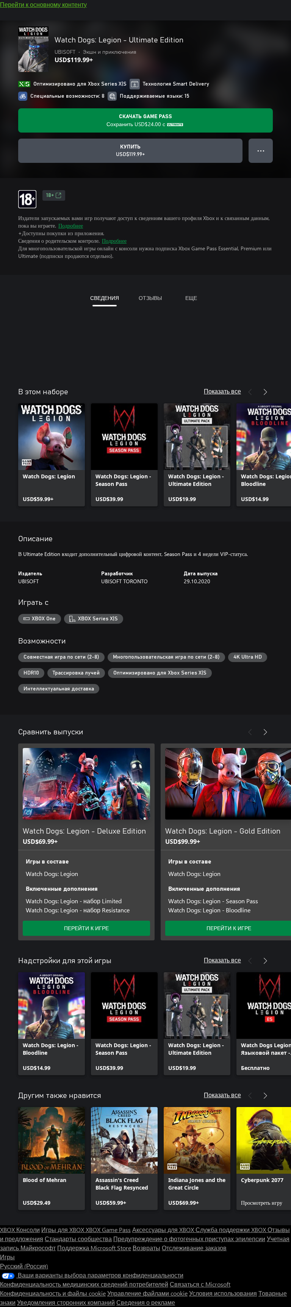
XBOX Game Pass (108, 1230)
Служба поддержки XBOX (232, 1230)
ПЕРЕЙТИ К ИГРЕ (86, 928)
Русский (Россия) (24, 1266)
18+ (50, 195)
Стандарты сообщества (78, 1239)
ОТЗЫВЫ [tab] (150, 297)
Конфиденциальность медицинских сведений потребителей (84, 1284)
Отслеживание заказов (194, 1248)
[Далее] (265, 392)
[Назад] (250, 392)
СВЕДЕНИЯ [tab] (104, 297)
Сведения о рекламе (145, 1302)
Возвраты (146, 1248)
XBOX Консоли (20, 1230)
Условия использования (223, 1293)
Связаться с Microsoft (200, 1284)
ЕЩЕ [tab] (191, 297)
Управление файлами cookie (147, 1293)
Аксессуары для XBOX (164, 1230)
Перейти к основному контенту (43, 4)
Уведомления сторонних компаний (66, 1302)
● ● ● (260, 150)
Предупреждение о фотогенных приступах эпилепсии (189, 1239)
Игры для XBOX (63, 1230)
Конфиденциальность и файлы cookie (53, 1293)
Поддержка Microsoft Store (94, 1248)
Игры (7, 1257)
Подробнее (70, 225)
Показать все (222, 391)
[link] (51, 454)
